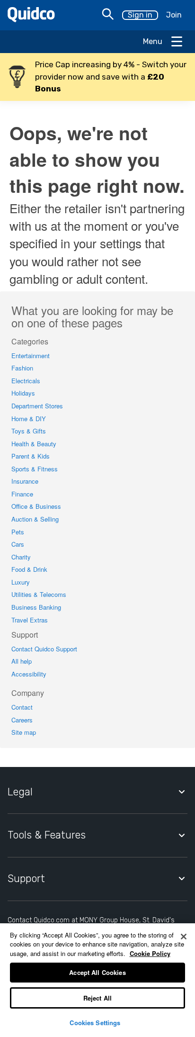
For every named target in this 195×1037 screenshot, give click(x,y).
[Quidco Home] (31, 19)
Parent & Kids (30, 455)
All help (21, 661)
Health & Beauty (33, 443)
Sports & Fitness (34, 468)
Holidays (23, 392)
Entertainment (30, 355)
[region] (97, 980)
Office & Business (36, 506)
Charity (21, 556)
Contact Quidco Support (44, 648)
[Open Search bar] (108, 15)
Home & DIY (28, 418)
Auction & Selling (35, 518)
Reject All (97, 997)
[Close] (183, 936)
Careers (22, 719)
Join (174, 14)
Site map (23, 732)
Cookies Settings (95, 1022)
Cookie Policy (150, 953)
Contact (22, 707)
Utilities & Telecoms (38, 594)
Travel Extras (29, 619)
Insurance (24, 481)
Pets (17, 531)
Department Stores (37, 405)
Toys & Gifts (28, 430)
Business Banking (36, 607)
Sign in (140, 14)
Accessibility (28, 673)
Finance (22, 493)
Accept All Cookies (97, 972)
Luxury (20, 581)
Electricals (25, 380)
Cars (17, 544)
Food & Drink (29, 569)
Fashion (22, 367)
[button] (97, 77)
